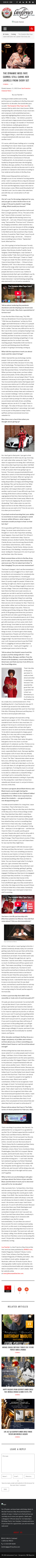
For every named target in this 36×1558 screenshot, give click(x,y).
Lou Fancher (6, 1247)
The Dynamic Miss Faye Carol (17, 106)
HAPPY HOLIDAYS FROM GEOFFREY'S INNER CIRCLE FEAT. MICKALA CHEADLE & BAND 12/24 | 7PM (18, 1390)
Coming (5, 84)
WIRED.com (28, 1249)
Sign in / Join (7, 2)
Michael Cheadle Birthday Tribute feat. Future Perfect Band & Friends (18, 1348)
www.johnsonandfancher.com (13, 1273)
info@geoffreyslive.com (11, 1547)
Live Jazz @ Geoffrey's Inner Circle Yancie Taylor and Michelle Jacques (18, 1433)
